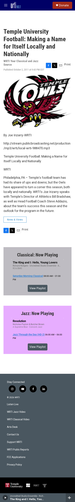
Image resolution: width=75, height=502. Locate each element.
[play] (5, 497)
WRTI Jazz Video (16, 412)
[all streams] (70, 497)
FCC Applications (16, 457)
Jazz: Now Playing (37, 313)
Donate (64, 5)
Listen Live (12, 404)
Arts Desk (12, 427)
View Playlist (37, 288)
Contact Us (13, 434)
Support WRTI (14, 442)
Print (67, 64)
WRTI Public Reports (18, 449)
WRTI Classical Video (18, 419)
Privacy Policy (14, 464)
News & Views (15, 219)
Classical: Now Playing (37, 254)
